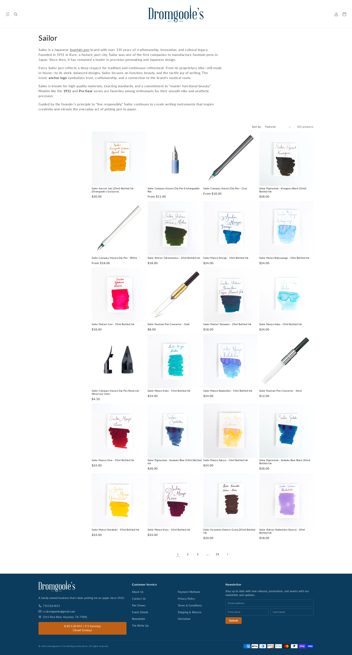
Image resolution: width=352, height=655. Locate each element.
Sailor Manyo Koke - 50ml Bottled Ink (169, 390)
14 (217, 554)
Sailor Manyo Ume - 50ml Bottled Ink (113, 460)
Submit (233, 620)
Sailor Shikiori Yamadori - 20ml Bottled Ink (227, 324)
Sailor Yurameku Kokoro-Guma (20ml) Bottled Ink (229, 531)
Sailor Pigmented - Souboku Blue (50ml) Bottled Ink (175, 462)
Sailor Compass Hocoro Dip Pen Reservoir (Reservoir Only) (115, 392)
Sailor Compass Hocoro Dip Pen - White (114, 257)
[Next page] (227, 554)
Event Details (140, 612)
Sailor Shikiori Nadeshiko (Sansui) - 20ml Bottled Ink (282, 531)
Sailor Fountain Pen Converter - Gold (169, 324)
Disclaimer (184, 618)
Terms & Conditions (190, 605)
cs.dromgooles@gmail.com (59, 611)
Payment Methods (189, 591)
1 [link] (178, 554)
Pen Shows (138, 605)
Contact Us (139, 598)
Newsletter (138, 618)
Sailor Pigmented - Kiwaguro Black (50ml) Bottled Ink (282, 190)
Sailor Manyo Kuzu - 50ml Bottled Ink (169, 529)
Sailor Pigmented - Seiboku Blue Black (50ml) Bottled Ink (284, 462)
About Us (138, 591)
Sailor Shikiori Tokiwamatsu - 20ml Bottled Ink (174, 257)
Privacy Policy (186, 598)
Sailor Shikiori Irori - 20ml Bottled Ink (113, 324)
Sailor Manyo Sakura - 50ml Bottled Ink (225, 460)
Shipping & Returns (190, 612)
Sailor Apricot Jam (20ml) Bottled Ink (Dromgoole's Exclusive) (113, 190)
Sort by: (256, 126)
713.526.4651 (51, 605)
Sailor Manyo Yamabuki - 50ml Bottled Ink (115, 529)
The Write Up (140, 625)
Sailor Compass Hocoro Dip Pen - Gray (225, 188)
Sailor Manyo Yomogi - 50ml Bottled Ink (226, 257)
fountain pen (79, 50)
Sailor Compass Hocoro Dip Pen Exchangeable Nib (174, 190)
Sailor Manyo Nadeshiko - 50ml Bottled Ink (227, 390)
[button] (8, 14)
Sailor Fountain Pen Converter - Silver (280, 390)
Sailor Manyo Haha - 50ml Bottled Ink (280, 324)
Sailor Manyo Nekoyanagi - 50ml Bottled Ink (284, 257)
